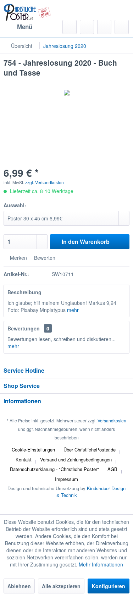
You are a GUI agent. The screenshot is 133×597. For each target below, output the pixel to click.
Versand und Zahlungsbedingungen (76, 459)
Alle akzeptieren (61, 586)
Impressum (66, 479)
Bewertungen (23, 328)
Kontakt (24, 459)
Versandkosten (112, 420)
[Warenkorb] (122, 27)
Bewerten (44, 257)
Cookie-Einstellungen (33, 449)
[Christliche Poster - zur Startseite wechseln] (27, 12)
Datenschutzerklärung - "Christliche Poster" (54, 469)
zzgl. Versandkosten (44, 182)
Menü (24, 26)
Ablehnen (19, 586)
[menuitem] (18, 27)
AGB (112, 469)
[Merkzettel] (87, 27)
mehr (73, 309)
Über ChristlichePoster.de (89, 449)
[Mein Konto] (104, 27)
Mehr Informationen (101, 564)
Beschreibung (24, 292)
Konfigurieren (108, 586)
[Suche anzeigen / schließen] (69, 27)
